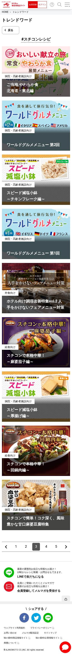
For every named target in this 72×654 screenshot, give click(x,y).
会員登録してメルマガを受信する (38, 590)
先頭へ (6, 547)
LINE (48, 618)
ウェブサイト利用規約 (14, 628)
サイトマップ (50, 633)
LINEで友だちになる (30, 576)
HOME (5, 12)
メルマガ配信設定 (30, 633)
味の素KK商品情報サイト (16, 638)
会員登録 (33, 4)
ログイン (42, 4)
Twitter (36, 618)
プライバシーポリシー (40, 628)
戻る (10, 30)
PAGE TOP (66, 599)
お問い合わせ (52, 4)
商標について (10, 643)
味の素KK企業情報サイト (48, 638)
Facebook (24, 618)
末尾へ (66, 547)
